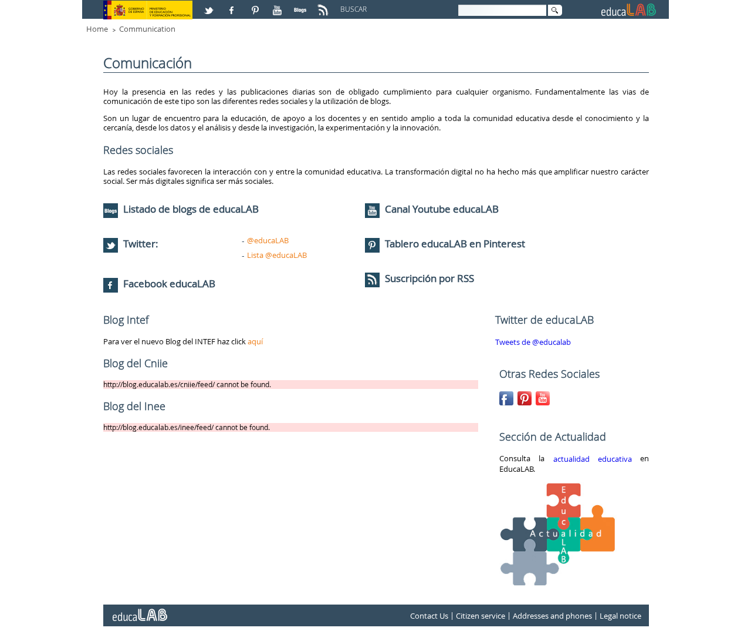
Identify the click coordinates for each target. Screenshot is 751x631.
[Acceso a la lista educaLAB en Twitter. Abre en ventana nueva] (210, 5)
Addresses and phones (552, 615)
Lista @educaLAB (277, 255)
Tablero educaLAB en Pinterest (455, 243)
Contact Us (429, 615)
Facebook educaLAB (169, 283)
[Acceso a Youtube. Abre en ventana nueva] (278, 5)
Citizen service (480, 615)
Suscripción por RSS (428, 278)
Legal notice (620, 615)
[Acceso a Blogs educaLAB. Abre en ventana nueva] (301, 5)
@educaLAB (268, 240)
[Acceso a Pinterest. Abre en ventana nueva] (255, 5)
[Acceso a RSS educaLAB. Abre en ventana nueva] (324, 5)
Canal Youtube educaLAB (442, 209)
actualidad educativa (592, 459)
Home (97, 29)
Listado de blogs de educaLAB (190, 209)
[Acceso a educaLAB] (139, 610)
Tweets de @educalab (533, 342)
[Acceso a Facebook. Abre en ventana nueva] (232, 5)
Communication (147, 29)
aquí (255, 341)
